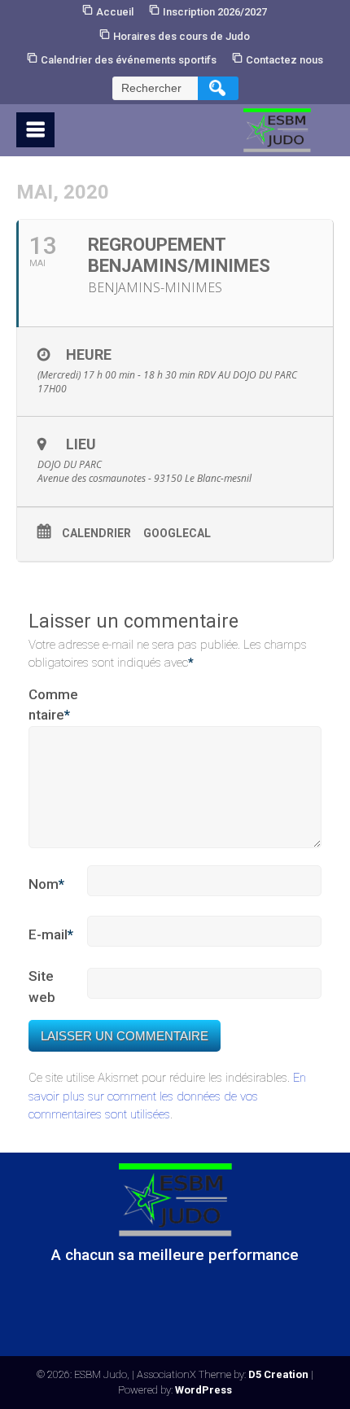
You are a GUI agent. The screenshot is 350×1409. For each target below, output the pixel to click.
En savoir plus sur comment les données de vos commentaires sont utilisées (167, 1096)
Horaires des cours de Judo (181, 36)
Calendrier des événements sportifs (129, 60)
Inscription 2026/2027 (215, 12)
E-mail (50, 934)
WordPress (203, 1390)
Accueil (114, 12)
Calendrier (96, 533)
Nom (46, 884)
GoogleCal (177, 533)
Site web (41, 986)
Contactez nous (284, 60)
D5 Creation (278, 1374)
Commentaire (53, 705)
